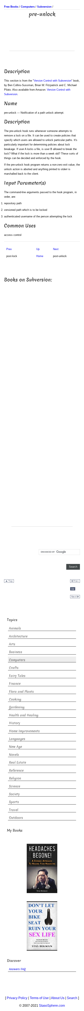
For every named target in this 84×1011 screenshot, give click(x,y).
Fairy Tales (17, 676)
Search (72, 998)
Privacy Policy (17, 998)
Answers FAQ (17, 969)
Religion (15, 778)
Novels (14, 755)
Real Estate (17, 762)
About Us (57, 998)
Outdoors (16, 818)
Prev (9, 249)
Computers (17, 660)
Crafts (14, 668)
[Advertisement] (42, 40)
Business (15, 652)
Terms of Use (39, 998)
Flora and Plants (21, 691)
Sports (14, 802)
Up (38, 249)
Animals (15, 628)
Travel (13, 810)
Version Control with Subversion (52, 80)
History (14, 723)
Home (39, 256)
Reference (16, 770)
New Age (15, 747)
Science (14, 786)
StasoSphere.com (52, 1005)
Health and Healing (23, 715)
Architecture (18, 636)
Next (56, 249)
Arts (12, 644)
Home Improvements (24, 731)
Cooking (15, 699)
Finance (15, 683)
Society (14, 794)
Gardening (16, 707)
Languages (17, 739)
